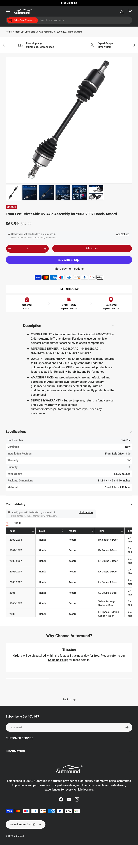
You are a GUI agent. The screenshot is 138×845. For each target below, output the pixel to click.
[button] (130, 11)
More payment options (69, 268)
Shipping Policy (58, 660)
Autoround (18, 836)
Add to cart (92, 248)
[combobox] (69, 20)
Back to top (69, 699)
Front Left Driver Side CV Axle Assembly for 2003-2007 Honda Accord (48, 32)
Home (9, 32)
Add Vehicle (122, 234)
